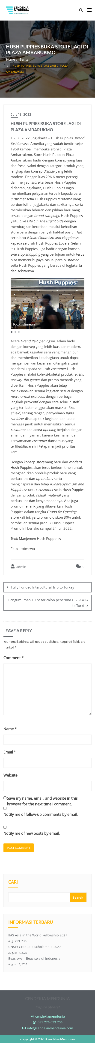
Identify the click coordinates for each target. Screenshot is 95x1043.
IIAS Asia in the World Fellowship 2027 (37, 935)
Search (78, 898)
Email (9, 752)
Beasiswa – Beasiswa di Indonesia (34, 958)
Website (10, 775)
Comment (13, 657)
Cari (13, 882)
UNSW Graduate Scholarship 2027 (34, 946)
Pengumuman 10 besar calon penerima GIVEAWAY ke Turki (48, 603)
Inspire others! (47, 1007)
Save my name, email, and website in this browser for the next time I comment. (42, 801)
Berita (24, 59)
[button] (11, 332)
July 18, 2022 (21, 114)
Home (10, 59)
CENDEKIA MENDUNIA (47, 998)
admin (20, 567)
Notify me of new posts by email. (31, 833)
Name (10, 728)
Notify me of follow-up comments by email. (40, 814)
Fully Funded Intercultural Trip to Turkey (42, 587)
